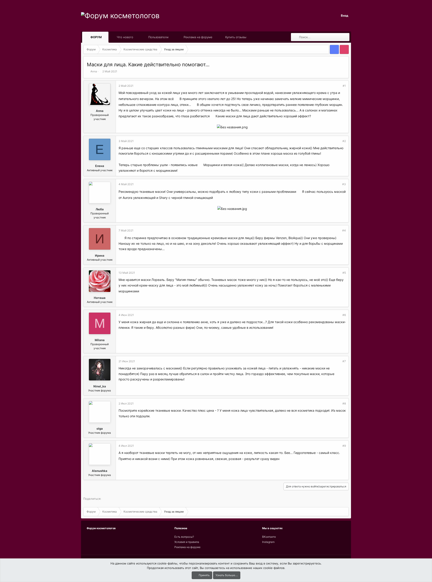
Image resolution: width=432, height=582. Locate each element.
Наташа (100, 298)
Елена (99, 166)
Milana (100, 340)
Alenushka (99, 471)
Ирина (99, 255)
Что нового (125, 37)
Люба (100, 209)
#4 (344, 230)
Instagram (268, 542)
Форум (96, 37)
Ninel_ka (99, 386)
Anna (93, 71)
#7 (344, 361)
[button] (105, 37)
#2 (344, 141)
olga (100, 428)
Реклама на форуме (198, 37)
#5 (344, 272)
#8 (344, 403)
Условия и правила (186, 542)
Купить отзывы (235, 37)
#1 (344, 85)
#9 (344, 445)
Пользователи (158, 37)
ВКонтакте (269, 536)
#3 (344, 184)
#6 (344, 315)
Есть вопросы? (184, 536)
